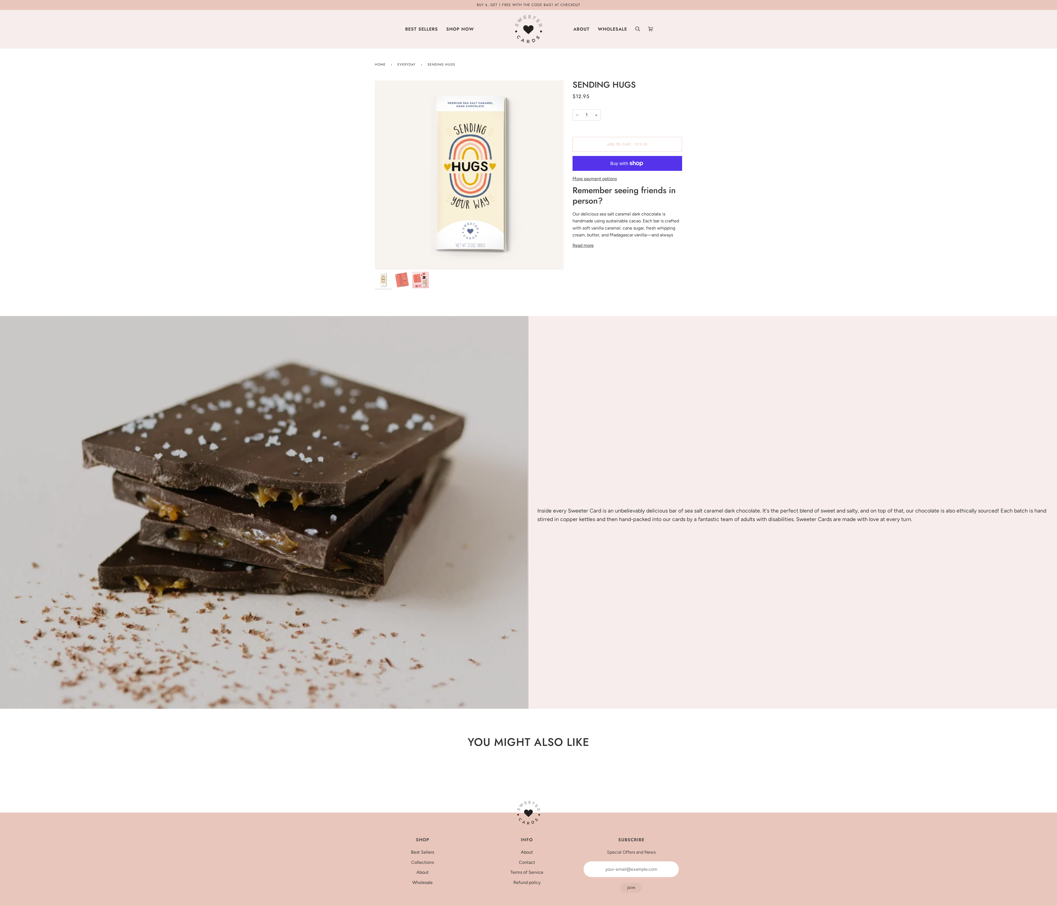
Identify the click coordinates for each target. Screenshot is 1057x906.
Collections (422, 862)
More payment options (595, 178)
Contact (527, 862)
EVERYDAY (406, 64)
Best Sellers (422, 852)
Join (631, 887)
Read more (583, 245)
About (422, 872)
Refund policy (527, 882)
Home (380, 64)
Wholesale (422, 882)
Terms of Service (526, 872)
